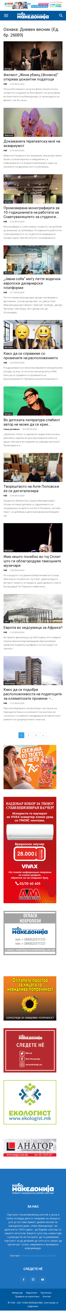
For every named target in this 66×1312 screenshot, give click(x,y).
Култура (8, 69)
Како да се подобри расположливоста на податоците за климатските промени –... (33, 694)
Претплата (46, 1292)
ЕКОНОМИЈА (10, 683)
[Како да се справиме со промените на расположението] (33, 334)
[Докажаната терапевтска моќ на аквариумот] (33, 122)
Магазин (9, 273)
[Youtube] (42, 1279)
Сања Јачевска (12, 429)
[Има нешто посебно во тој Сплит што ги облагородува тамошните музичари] (33, 537)
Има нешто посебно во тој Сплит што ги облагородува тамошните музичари (32, 561)
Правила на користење (27, 1296)
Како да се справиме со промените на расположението (31, 355)
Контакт (47, 1296)
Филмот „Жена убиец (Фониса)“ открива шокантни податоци (31, 77)
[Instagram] (33, 1279)
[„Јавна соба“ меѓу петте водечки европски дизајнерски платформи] (33, 259)
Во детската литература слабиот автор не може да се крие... (32, 422)
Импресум (17, 1292)
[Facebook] (23, 1279)
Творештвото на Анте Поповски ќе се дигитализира (31, 488)
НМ (5, 84)
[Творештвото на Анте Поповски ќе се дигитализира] (33, 467)
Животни (9, 135)
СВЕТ (7, 621)
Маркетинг (31, 1292)
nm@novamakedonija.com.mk (38, 1255)
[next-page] (43, 735)
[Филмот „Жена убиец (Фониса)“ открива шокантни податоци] (33, 55)
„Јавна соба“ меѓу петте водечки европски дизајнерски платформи (32, 283)
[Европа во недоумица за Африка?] (33, 608)
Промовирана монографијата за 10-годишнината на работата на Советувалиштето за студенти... (31, 212)
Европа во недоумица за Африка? (33, 627)
